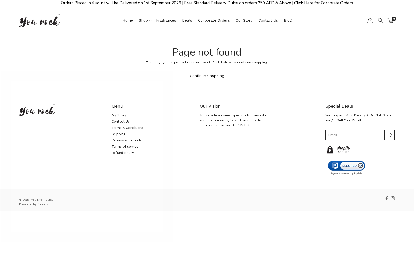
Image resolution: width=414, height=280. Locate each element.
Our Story (244, 20)
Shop (143, 20)
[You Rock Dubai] (39, 21)
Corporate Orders (214, 20)
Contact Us (268, 20)
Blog (288, 20)
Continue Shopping (207, 76)
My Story (119, 115)
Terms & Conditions (127, 128)
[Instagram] (393, 198)
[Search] (380, 20)
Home (127, 20)
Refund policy (123, 152)
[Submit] (389, 135)
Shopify (42, 204)
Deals (187, 20)
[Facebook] (387, 198)
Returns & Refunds (127, 140)
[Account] (370, 20)
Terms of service (125, 146)
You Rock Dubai (42, 199)
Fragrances (166, 20)
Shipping (118, 134)
